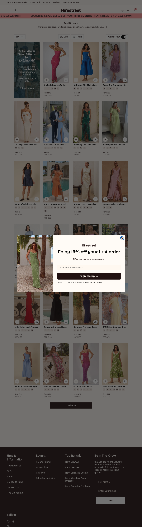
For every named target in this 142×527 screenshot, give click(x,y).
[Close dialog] (122, 238)
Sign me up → (89, 276)
